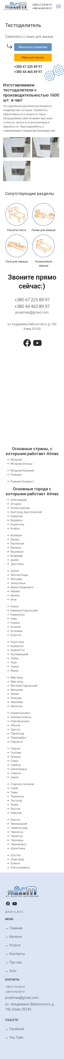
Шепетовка (18, 848)
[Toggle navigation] (57, 6)
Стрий (14, 788)
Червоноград (19, 827)
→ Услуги (12, 945)
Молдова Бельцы (21, 463)
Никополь (17, 706)
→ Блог (11, 971)
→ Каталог (13, 937)
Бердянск (17, 520)
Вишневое (17, 551)
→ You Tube (14, 1037)
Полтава (16, 752)
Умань (14, 804)
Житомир (16, 579)
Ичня (13, 599)
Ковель (15, 622)
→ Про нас (13, 962)
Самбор (16, 765)
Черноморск (18, 844)
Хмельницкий (19, 823)
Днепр (15, 560)
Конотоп (16, 635)
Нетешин (16, 698)
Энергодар (17, 859)
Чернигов (17, 836)
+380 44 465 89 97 (42, 8)
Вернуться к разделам (33, 47)
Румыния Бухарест (22, 481)
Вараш (15, 539)
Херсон (15, 819)
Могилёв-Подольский (24, 685)
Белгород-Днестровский (26, 512)
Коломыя (16, 631)
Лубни (14, 658)
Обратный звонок (33, 57)
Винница (16, 547)
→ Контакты (15, 954)
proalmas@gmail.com (32, 312)
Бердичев (17, 516)
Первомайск (18, 737)
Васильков (17, 543)
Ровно (15, 761)
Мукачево (17, 689)
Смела (15, 777)
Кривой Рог (18, 650)
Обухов (15, 725)
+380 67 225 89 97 (42, 4)
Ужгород (16, 800)
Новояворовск (20, 721)
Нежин (15, 694)
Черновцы (17, 840)
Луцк (14, 662)
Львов (15, 666)
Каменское (18, 614)
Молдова (16, 459)
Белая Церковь (20, 508)
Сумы (14, 792)
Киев (14, 618)
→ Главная (14, 928)
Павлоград (17, 733)
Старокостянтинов (22, 784)
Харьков (16, 812)
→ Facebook (14, 1029)
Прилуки (16, 756)
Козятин (16, 627)
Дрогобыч (17, 564)
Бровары (16, 535)
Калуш (15, 606)
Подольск (17, 741)
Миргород (17, 681)
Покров (15, 748)
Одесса (15, 729)
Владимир (17, 555)
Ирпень (15, 595)
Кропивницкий (19, 654)
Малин (14, 670)
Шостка (15, 855)
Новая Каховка (20, 713)
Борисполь (17, 524)
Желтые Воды (19, 575)
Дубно (15, 570)
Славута (16, 773)
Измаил (15, 591)
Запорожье (18, 583)
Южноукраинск (20, 867)
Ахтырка (16, 503)
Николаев (17, 702)
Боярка (15, 528)
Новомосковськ (21, 717)
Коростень (17, 642)
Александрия (19, 499)
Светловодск (19, 769)
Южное (15, 863)
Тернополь (17, 796)
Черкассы (17, 832)
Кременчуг (17, 646)
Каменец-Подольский (24, 610)
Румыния (16, 474)
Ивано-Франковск (22, 587)
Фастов (15, 808)
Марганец (17, 677)
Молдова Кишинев (22, 470)
